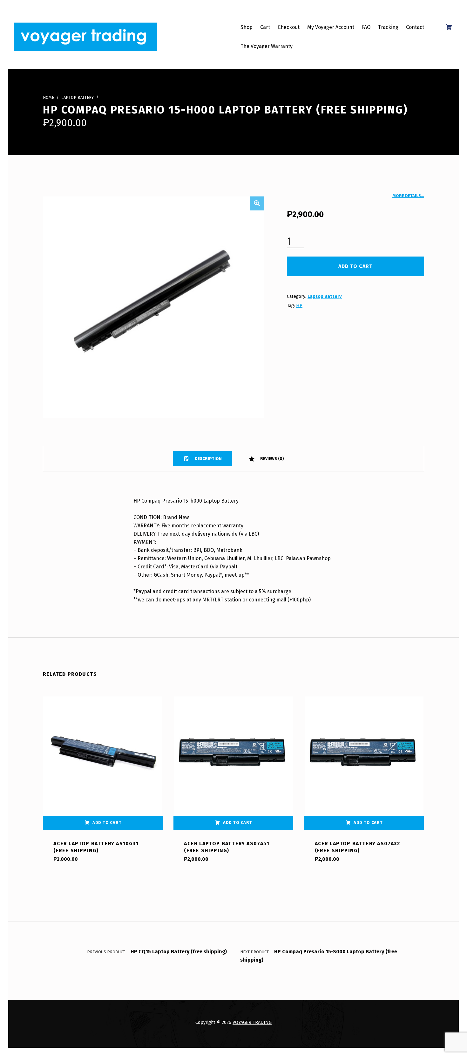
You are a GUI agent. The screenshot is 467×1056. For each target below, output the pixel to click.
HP (299, 305)
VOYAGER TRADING (252, 1022)
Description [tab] (208, 458)
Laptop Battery (77, 97)
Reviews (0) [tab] (271, 458)
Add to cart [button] (107, 822)
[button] (257, 203)
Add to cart (355, 266)
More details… (408, 195)
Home (48, 97)
